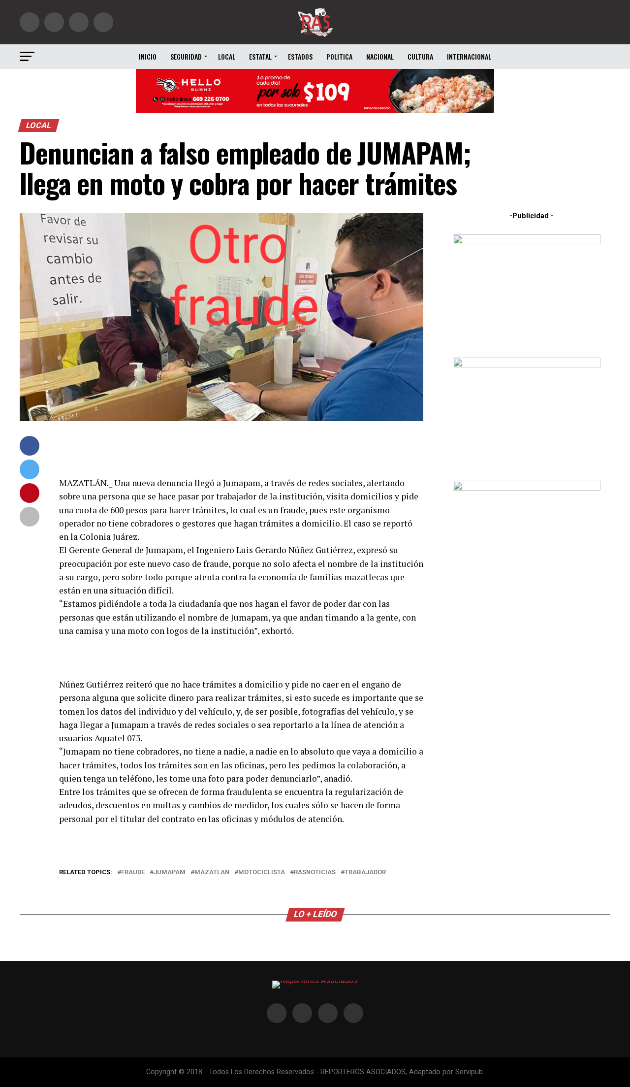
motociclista (261, 872)
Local (226, 56)
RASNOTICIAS (315, 872)
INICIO (148, 56)
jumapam (170, 872)
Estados (300, 56)
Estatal (260, 56)
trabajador (365, 872)
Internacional (469, 56)
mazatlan (211, 872)
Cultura (420, 56)
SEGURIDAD (186, 56)
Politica (339, 56)
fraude (133, 872)
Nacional (380, 56)
